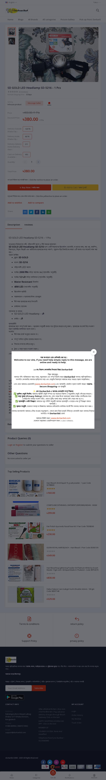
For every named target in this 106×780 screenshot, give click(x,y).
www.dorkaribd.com (45, 384)
